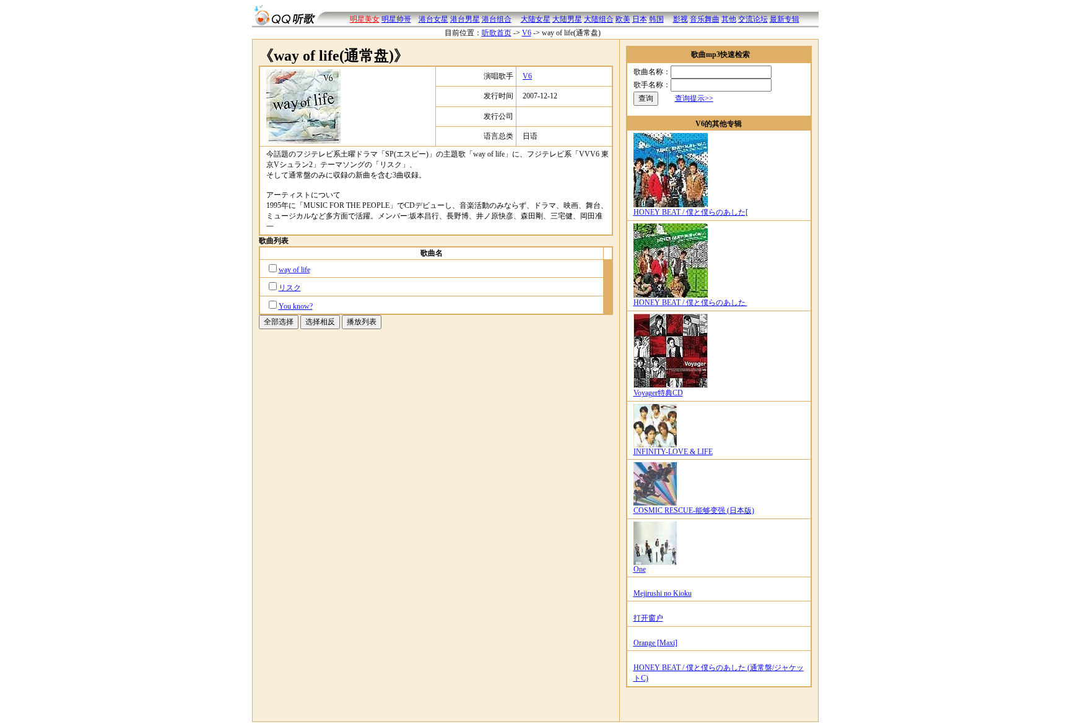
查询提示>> (694, 98)
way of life (294, 269)
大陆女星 (535, 19)
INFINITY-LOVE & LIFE (673, 451)
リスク (290, 287)
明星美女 (365, 19)
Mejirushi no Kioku (662, 593)
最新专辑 (784, 19)
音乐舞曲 (705, 19)
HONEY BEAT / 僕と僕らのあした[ (690, 212)
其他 (728, 19)
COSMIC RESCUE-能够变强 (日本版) (693, 510)
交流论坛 (753, 19)
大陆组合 (599, 19)
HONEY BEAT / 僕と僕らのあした (690, 302)
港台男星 (465, 19)
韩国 (656, 19)
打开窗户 (648, 618)
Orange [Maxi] (655, 643)
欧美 (622, 19)
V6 (526, 32)
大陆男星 (567, 19)
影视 (680, 19)
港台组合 (496, 19)
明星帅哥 (396, 19)
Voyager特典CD (658, 393)
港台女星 (433, 19)
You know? (296, 306)
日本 (639, 19)
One (639, 569)
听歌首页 (496, 32)
